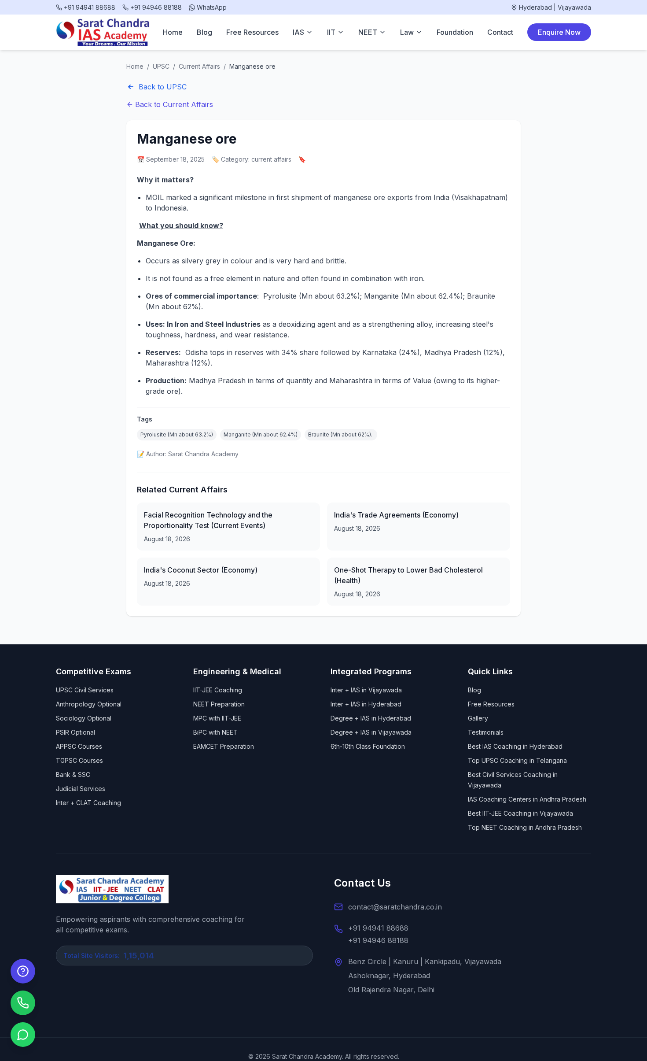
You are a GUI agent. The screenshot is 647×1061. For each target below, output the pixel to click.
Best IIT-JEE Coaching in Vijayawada (520, 813)
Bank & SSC (73, 774)
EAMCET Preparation (223, 746)
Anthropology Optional (88, 704)
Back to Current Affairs (174, 104)
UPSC (161, 66)
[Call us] (23, 1003)
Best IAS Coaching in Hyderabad (515, 746)
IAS (298, 32)
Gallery (478, 718)
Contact (500, 32)
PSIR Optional (75, 732)
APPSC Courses (79, 746)
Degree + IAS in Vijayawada (371, 732)
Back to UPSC (163, 86)
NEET (367, 32)
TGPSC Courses (79, 760)
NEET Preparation (219, 704)
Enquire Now (559, 32)
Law (407, 32)
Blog (204, 32)
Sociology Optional (83, 718)
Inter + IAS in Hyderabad (366, 704)
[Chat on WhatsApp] (23, 1034)
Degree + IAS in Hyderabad (371, 718)
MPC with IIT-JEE (217, 718)
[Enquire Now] (23, 971)
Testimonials (486, 732)
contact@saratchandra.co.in (395, 906)
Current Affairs (199, 66)
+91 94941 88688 (378, 928)
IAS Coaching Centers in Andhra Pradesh (527, 799)
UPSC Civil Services (85, 690)
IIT (331, 32)
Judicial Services (80, 788)
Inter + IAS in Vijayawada (366, 690)
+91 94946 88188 (378, 940)
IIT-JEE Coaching (217, 690)
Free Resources (252, 32)
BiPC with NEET (215, 732)
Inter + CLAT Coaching (88, 802)
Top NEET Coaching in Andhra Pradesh (525, 827)
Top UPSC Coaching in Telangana (517, 760)
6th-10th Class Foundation (368, 746)
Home (173, 32)
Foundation (455, 32)
